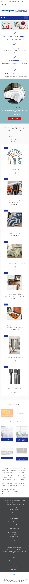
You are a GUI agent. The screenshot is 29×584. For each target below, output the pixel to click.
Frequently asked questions (14, 540)
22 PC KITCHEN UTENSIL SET (14, 169)
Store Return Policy (14, 528)
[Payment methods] (14, 575)
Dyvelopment (20, 581)
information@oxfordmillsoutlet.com (15, 512)
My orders (14, 562)
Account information (14, 560)
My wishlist (14, 567)
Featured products (14, 136)
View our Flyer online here (14, 521)
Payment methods (14, 536)
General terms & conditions (14, 532)
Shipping (14, 538)
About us (14, 530)
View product (14, 118)
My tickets (14, 565)
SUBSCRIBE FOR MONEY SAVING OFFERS (14, 549)
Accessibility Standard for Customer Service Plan (14, 552)
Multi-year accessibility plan (14, 547)
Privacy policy (14, 534)
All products (14, 569)
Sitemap (14, 543)
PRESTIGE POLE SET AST (14, 388)
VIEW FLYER (3, 1)
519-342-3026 (15, 509)
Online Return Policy (14, 526)
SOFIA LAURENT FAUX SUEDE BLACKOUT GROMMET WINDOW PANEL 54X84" (14, 359)
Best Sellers (14, 142)
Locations (14, 545)
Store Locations (12, 1)
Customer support (14, 524)
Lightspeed (8, 581)
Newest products (14, 139)
